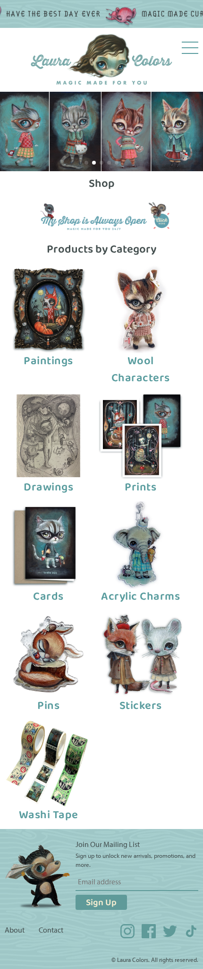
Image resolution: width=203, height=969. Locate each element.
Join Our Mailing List (108, 844)
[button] (86, 163)
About (15, 929)
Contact (51, 929)
